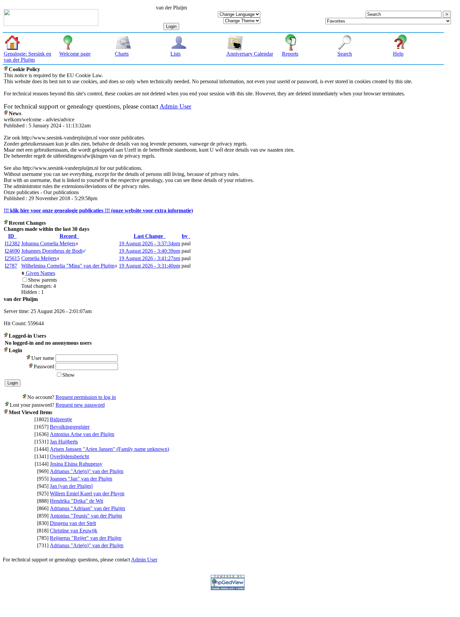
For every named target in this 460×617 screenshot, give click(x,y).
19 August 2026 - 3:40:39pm (149, 251)
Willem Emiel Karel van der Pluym (87, 493)
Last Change (148, 236)
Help (398, 54)
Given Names (40, 273)
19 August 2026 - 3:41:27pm (149, 258)
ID (11, 236)
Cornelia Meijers (39, 258)
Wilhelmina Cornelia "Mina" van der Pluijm (67, 266)
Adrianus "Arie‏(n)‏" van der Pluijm (86, 471)
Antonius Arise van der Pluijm (82, 434)
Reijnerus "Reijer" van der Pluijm (85, 538)
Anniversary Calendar (249, 54)
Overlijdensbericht (69, 456)
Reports (290, 54)
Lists (175, 54)
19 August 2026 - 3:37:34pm (149, 243)
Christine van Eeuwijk (73, 530)
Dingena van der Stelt (73, 523)
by (185, 236)
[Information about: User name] (28, 358)
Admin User (175, 106)
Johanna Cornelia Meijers (48, 243)
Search (344, 54)
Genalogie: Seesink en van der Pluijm (27, 57)
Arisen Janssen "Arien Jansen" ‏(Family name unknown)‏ (109, 449)
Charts (122, 54)
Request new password (80, 405)
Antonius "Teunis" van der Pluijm (86, 516)
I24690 (12, 251)
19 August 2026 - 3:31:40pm (149, 266)
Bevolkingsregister (70, 427)
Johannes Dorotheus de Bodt (52, 251)
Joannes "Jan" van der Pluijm (81, 479)
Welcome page (75, 54)
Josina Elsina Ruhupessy (76, 464)
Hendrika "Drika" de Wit (76, 501)
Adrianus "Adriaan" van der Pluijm (87, 508)
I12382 (12, 243)
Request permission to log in (86, 397)
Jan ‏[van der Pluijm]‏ (71, 486)
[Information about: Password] (31, 366)
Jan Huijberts (64, 441)
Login (171, 26)
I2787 (11, 266)
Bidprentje (61, 419)
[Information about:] (6, 69)
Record (68, 236)
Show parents (42, 280)
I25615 (12, 258)
